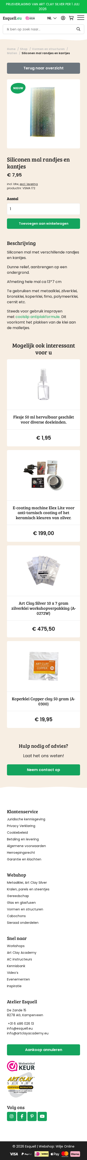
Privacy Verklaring (21, 826)
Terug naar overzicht (43, 68)
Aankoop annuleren (43, 1049)
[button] (52, 18)
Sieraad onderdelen (23, 922)
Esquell (12, 18)
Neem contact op (43, 769)
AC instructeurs (19, 959)
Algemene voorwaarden (26, 846)
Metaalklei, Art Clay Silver (27, 882)
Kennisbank (16, 966)
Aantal (12, 198)
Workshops (16, 946)
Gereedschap (18, 896)
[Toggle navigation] (80, 18)
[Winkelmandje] (71, 18)
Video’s (12, 972)
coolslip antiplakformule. (38, 316)
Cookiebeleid (17, 832)
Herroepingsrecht (21, 852)
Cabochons (16, 916)
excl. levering (29, 184)
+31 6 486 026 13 (21, 1023)
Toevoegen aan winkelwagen (43, 223)
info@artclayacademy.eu (27, 1033)
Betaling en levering (23, 839)
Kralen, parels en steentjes (28, 889)
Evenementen (18, 979)
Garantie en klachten (24, 859)
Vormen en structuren (25, 909)
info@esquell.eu (20, 1028)
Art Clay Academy (21, 952)
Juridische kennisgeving (26, 819)
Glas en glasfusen (21, 902)
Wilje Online (65, 1146)
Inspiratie (14, 986)
